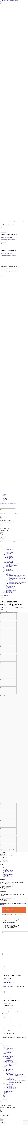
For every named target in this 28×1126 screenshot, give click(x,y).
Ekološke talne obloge (11, 588)
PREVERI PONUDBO (6, 237)
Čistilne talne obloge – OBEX (15, 583)
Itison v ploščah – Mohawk (12, 564)
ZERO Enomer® (10, 560)
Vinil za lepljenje (9, 549)
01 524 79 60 (4, 860)
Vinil (4, 867)
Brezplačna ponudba (4, 595)
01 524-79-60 (3, 503)
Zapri (1, 1043)
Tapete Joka (8, 569)
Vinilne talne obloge (10, 586)
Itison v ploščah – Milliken (12, 565)
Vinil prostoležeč (9, 552)
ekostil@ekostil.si (12, 503)
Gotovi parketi (9, 587)
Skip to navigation (4, 0)
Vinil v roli (8, 553)
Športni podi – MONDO (14, 577)
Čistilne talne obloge (10, 580)
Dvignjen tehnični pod (11, 573)
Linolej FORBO (9, 561)
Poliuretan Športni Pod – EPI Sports (17, 575)
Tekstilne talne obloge (11, 590)
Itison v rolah (9, 566)
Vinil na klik (8, 551)
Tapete (4, 872)
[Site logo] (7, 507)
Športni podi (8, 574)
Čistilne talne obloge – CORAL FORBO (18, 582)
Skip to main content (13, 0)
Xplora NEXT (9, 558)
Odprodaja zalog (9, 591)
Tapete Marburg (9, 570)
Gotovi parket (9, 556)
